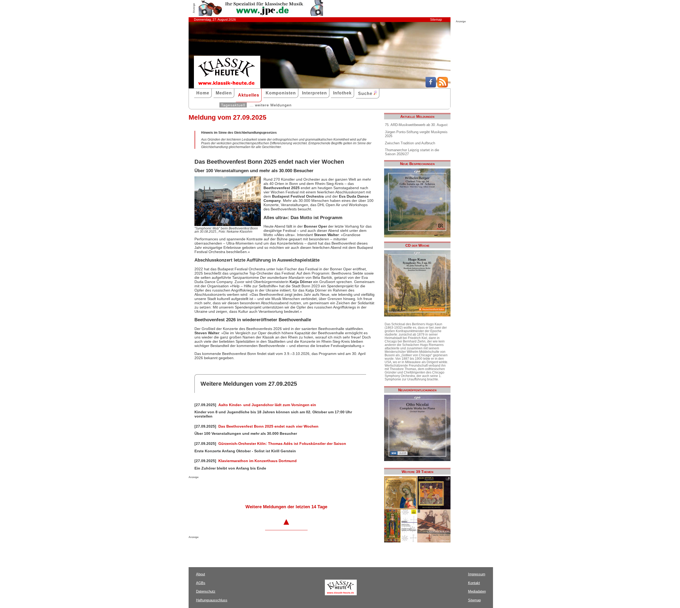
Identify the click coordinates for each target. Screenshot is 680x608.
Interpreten (314, 93)
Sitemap (436, 19)
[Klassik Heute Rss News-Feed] (442, 86)
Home (202, 93)
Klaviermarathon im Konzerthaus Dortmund (257, 461)
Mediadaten (477, 591)
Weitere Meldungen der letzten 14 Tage (286, 506)
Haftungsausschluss (211, 600)
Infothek (342, 93)
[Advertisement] (251, 489)
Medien (224, 93)
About (200, 574)
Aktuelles (248, 95)
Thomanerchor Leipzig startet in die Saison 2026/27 (412, 152)
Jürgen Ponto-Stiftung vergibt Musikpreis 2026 (416, 134)
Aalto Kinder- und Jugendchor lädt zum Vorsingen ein (267, 405)
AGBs (200, 583)
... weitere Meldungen (271, 105)
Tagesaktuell (233, 105)
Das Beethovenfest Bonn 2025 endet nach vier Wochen (268, 426)
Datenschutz (205, 591)
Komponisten (281, 93)
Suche (366, 93)
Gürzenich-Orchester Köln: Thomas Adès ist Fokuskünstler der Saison (282, 443)
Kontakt (474, 583)
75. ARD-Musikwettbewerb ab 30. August (416, 125)
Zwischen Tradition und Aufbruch (410, 143)
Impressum (476, 574)
